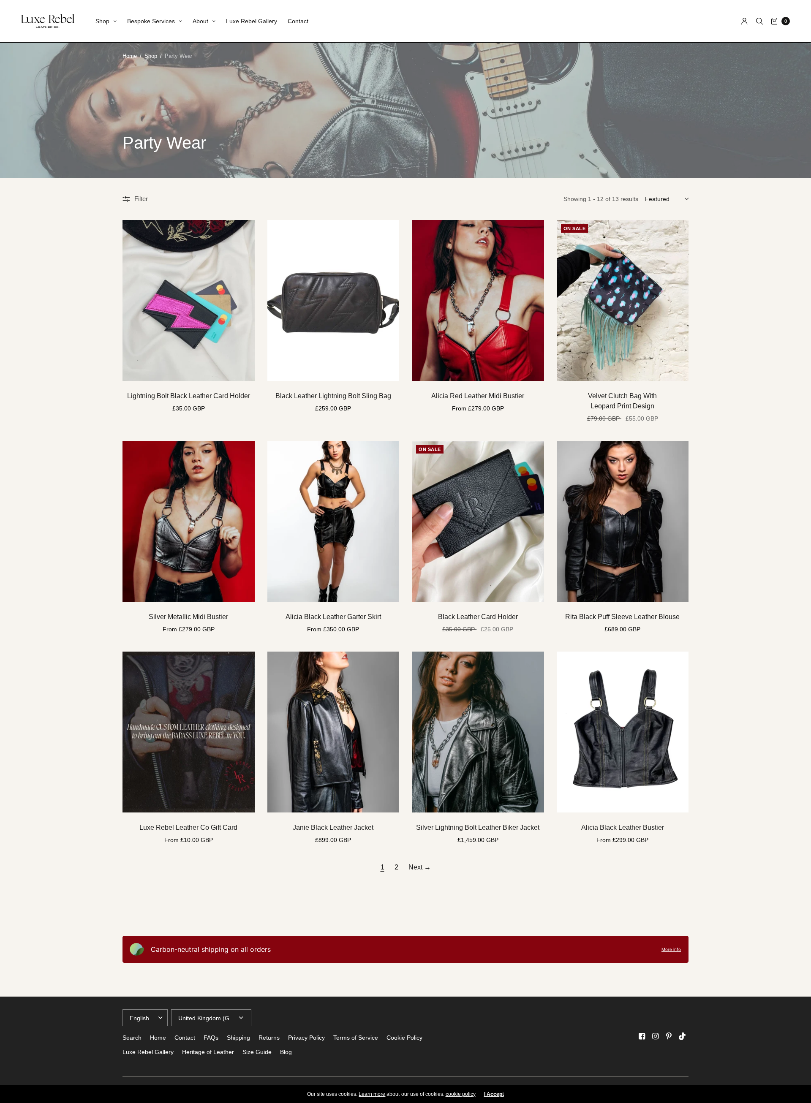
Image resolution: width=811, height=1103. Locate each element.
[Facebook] (642, 1036)
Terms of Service (355, 1037)
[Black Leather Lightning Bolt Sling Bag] (333, 300)
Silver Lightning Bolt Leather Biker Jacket (477, 827)
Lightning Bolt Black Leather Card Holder (188, 395)
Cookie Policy (404, 1037)
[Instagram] (655, 1036)
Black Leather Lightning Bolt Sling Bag (333, 395)
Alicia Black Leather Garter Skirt (333, 616)
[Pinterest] (669, 1036)
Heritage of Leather (208, 1052)
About (200, 21)
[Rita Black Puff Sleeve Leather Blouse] (623, 521)
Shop (102, 21)
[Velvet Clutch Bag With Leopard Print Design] (623, 300)
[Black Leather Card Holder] (478, 521)
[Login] (744, 21)
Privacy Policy (306, 1037)
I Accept (494, 1094)
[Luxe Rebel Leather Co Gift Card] (188, 732)
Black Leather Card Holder (478, 616)
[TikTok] (682, 1036)
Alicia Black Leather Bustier (622, 827)
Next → (419, 867)
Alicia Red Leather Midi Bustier (477, 395)
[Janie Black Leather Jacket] (333, 732)
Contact (298, 21)
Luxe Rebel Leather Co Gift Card (188, 827)
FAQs (211, 1037)
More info (671, 949)
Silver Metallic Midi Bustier (188, 616)
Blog (286, 1052)
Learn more (372, 1094)
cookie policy (461, 1094)
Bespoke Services (151, 21)
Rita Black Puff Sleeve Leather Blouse (622, 616)
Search (132, 1037)
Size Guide (257, 1052)
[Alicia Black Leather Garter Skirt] (333, 521)
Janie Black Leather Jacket (333, 827)
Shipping (238, 1037)
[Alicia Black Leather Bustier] (623, 732)
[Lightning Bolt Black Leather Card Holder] (188, 300)
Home (129, 56)
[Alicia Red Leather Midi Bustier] (478, 300)
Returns (269, 1037)
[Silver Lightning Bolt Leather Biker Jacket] (478, 732)
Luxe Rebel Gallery (251, 21)
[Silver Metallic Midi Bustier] (188, 521)
